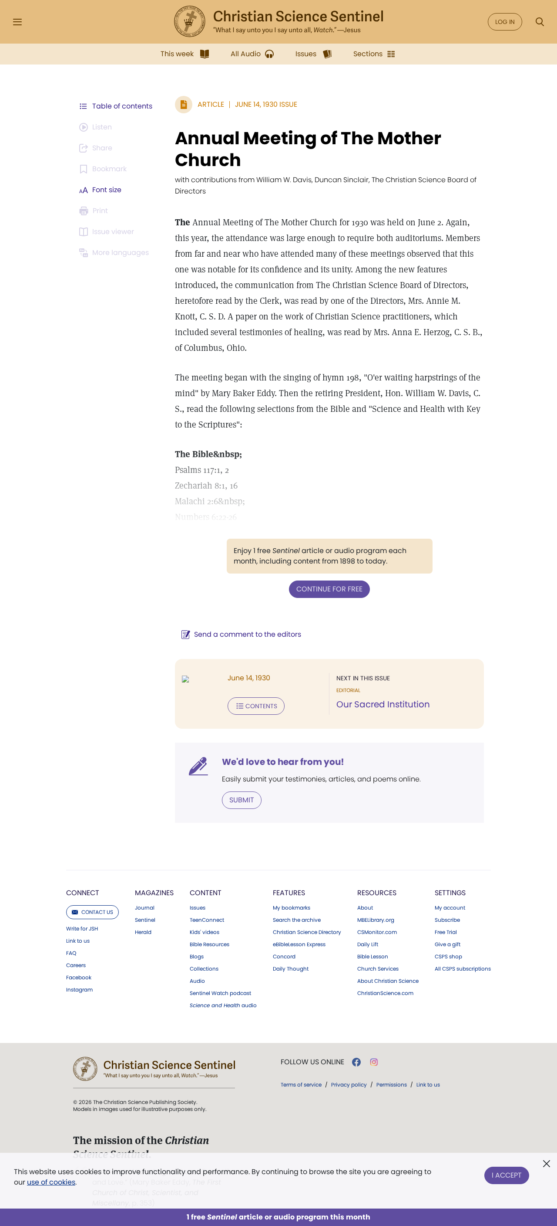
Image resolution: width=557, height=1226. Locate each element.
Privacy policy (349, 1084)
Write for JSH (82, 928)
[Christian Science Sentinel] (278, 22)
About (365, 907)
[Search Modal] (539, 22)
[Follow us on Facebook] (356, 1062)
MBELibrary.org (375, 920)
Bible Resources (209, 944)
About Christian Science (388, 981)
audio (223, 1005)
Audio (197, 981)
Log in (505, 21)
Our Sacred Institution (383, 704)
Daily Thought (291, 968)
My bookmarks (291, 907)
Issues (197, 907)
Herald (143, 932)
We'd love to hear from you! (283, 762)
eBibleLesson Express (299, 944)
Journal (144, 907)
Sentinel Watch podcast (220, 993)
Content (205, 893)
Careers (76, 965)
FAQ (71, 953)
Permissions (391, 1084)
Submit (241, 800)
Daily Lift (367, 944)
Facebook (78, 977)
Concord (284, 956)
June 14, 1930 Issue (266, 104)
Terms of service (301, 1084)
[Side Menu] (17, 22)
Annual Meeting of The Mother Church (308, 149)
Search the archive (297, 920)
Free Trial (446, 932)
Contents (261, 706)
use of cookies (51, 1182)
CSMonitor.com (377, 932)
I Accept (507, 1175)
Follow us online (312, 1062)
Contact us (97, 912)
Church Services (378, 968)
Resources (376, 893)
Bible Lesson (372, 956)
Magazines (154, 893)
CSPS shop (448, 956)
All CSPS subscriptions (463, 968)
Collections (204, 968)
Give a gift (447, 944)
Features (289, 893)
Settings (450, 893)
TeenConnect (207, 920)
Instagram (79, 989)
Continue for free (329, 589)
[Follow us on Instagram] (374, 1062)
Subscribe (447, 920)
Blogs (197, 956)
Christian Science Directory (307, 932)
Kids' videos (204, 932)
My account (450, 907)
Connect (82, 893)
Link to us (78, 941)
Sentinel (145, 920)
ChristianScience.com (385, 993)
